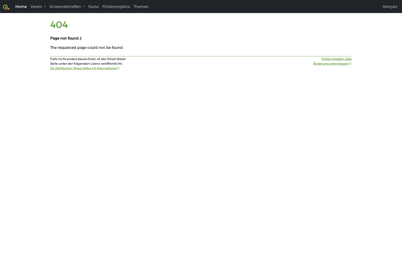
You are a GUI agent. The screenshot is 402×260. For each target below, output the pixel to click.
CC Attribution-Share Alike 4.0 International (83, 68)
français (390, 6)
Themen (141, 6)
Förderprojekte (116, 6)
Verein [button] (36, 6)
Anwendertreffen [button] (66, 6)
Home (21, 6)
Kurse (93, 6)
